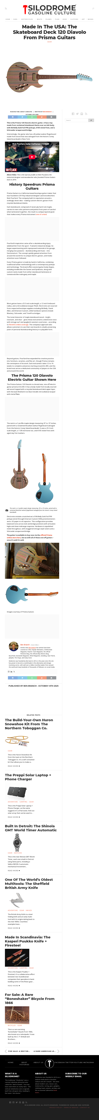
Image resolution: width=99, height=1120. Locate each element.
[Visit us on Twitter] (17, 1102)
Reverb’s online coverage (18, 324)
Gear (65, 19)
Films (57, 19)
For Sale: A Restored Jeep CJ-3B (19, 1051)
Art (83, 19)
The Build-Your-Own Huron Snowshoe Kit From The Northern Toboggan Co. (29, 724)
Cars (15, 19)
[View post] (17, 741)
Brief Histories (24, 1064)
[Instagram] (9, 672)
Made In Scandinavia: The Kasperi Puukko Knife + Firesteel (27, 941)
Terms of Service (71, 1107)
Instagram (88, 1062)
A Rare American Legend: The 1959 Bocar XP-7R (46, 1051)
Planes (49, 19)
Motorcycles (27, 19)
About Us (38, 1062)
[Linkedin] (11, 672)
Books (90, 19)
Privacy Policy (56, 1107)
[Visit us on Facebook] (73, 113)
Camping (23, 802)
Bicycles (12, 1025)
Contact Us (85, 1107)
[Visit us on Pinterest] (20, 1102)
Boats (39, 19)
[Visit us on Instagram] (81, 113)
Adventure (13, 802)
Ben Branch (47, 112)
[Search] (93, 8)
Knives (29, 910)
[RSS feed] (6, 8)
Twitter (69, 1062)
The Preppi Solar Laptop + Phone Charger (28, 777)
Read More (13, 766)
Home (8, 19)
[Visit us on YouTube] (13, 1102)
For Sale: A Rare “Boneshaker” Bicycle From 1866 (30, 999)
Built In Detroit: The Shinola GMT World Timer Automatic (31, 828)
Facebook (60, 1062)
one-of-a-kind (41, 214)
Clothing (74, 19)
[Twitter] (14, 672)
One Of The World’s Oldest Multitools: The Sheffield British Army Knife (29, 884)
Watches (18, 853)
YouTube (78, 1062)
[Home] (49, 9)
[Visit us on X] (77, 113)
